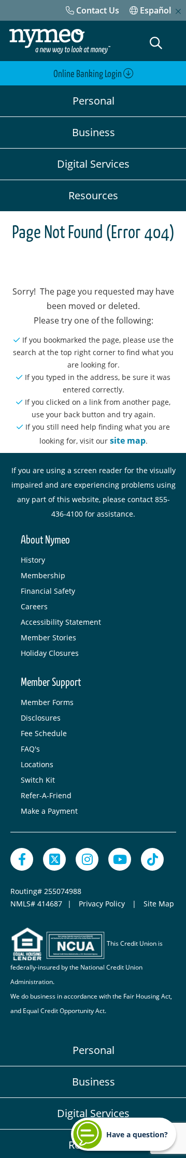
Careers (34, 606)
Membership (43, 575)
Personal (94, 101)
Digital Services (93, 164)
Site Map (159, 903)
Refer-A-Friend (46, 795)
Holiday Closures (50, 653)
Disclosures (41, 718)
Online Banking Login (88, 74)
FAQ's (30, 749)
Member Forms (47, 702)
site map (128, 440)
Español (154, 10)
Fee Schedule (44, 733)
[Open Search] (156, 43)
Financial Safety (48, 591)
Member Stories (48, 637)
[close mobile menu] (178, 11)
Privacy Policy (103, 903)
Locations (37, 764)
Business (93, 132)
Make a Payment (49, 811)
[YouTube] (119, 859)
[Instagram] (87, 859)
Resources (93, 195)
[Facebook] (21, 859)
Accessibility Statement (61, 622)
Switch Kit (38, 780)
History (33, 560)
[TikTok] (152, 859)
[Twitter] (54, 859)
